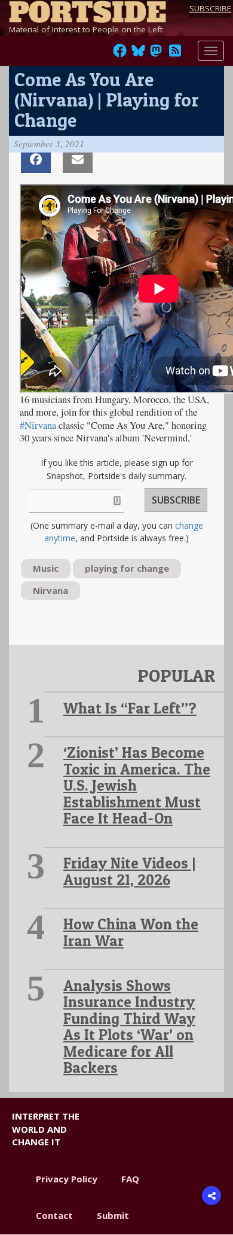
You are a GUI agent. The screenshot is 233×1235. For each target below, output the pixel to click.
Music (46, 568)
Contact (54, 1215)
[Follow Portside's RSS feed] (175, 54)
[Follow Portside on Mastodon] (156, 54)
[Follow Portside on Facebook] (120, 54)
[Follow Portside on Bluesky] (139, 54)
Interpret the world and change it (45, 1129)
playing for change (127, 568)
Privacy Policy (66, 1179)
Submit (113, 1215)
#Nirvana (38, 425)
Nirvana (50, 590)
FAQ (130, 1179)
